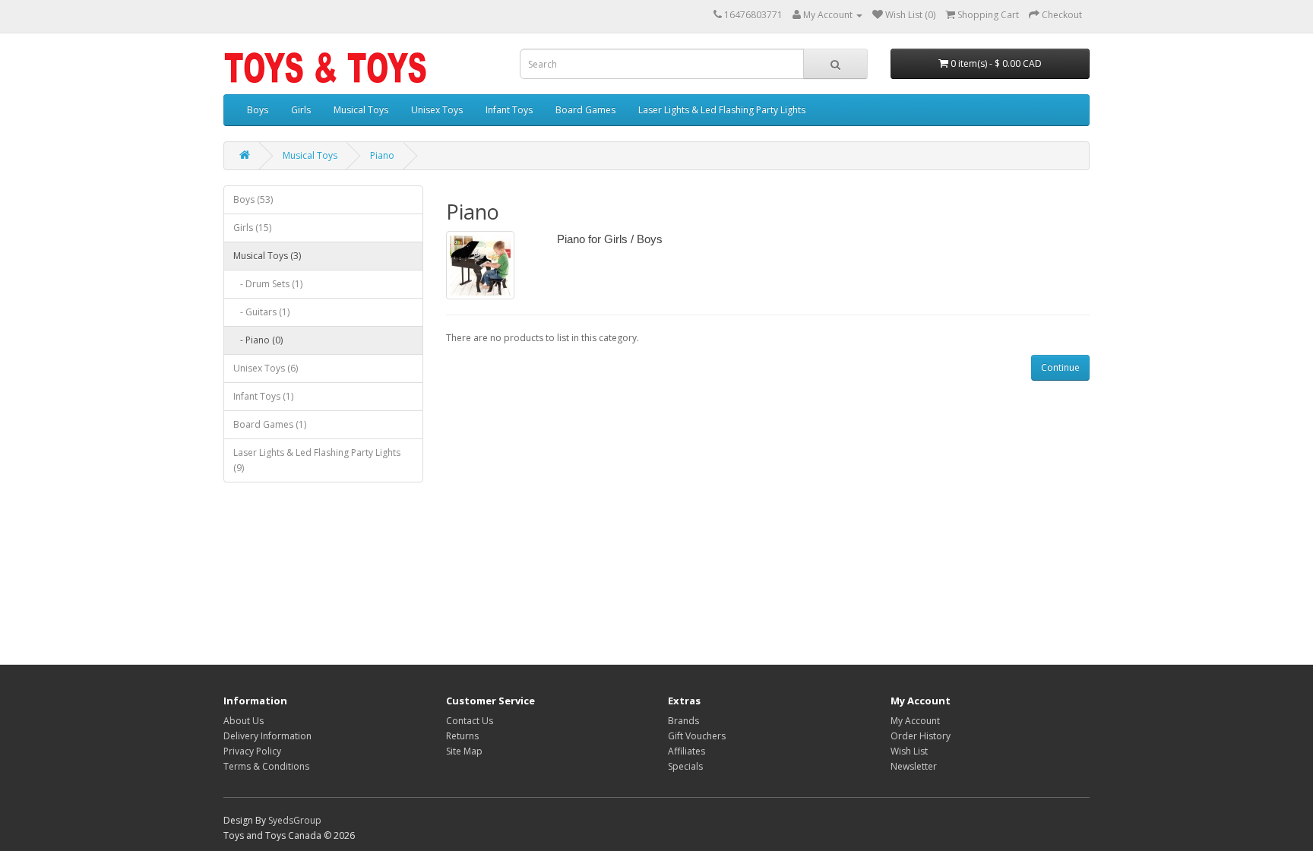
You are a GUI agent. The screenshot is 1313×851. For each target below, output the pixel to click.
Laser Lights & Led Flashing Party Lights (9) (316, 460)
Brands (683, 720)
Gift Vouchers (697, 735)
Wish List (909, 751)
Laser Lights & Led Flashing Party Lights (721, 109)
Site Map (464, 751)
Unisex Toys (437, 109)
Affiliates (686, 751)
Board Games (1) (269, 424)
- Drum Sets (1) (267, 283)
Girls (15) (252, 227)
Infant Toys (509, 109)
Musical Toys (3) (267, 255)
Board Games (585, 109)
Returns (462, 735)
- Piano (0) (258, 340)
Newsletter (914, 766)
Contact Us (469, 720)
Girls (301, 109)
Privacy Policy (252, 751)
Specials (685, 766)
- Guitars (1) (261, 311)
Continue (1060, 367)
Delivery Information (267, 735)
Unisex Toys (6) (265, 368)
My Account (915, 720)
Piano (382, 155)
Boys (257, 109)
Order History (921, 735)
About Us (243, 720)
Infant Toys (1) (263, 396)
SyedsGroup (294, 820)
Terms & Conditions (266, 766)
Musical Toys (361, 109)
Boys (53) (253, 199)
